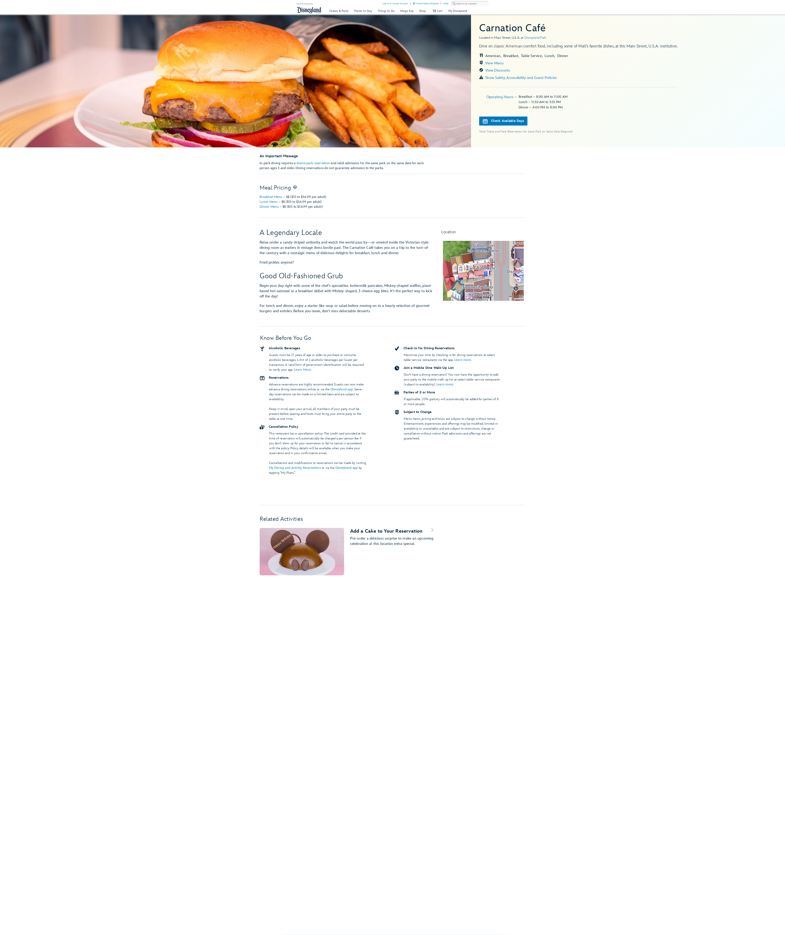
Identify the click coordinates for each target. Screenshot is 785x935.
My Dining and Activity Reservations (295, 468)
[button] (437, 11)
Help (445, 3)
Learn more (462, 360)
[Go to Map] (483, 271)
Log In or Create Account (395, 3)
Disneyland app (342, 389)
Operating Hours (500, 97)
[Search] (454, 3)
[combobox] (470, 4)
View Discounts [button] (497, 70)
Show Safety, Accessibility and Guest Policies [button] (521, 78)
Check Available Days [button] (507, 121)
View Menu (494, 63)
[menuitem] (414, 3)
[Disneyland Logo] (309, 10)
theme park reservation (313, 163)
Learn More (302, 370)
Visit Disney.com (304, 3)
